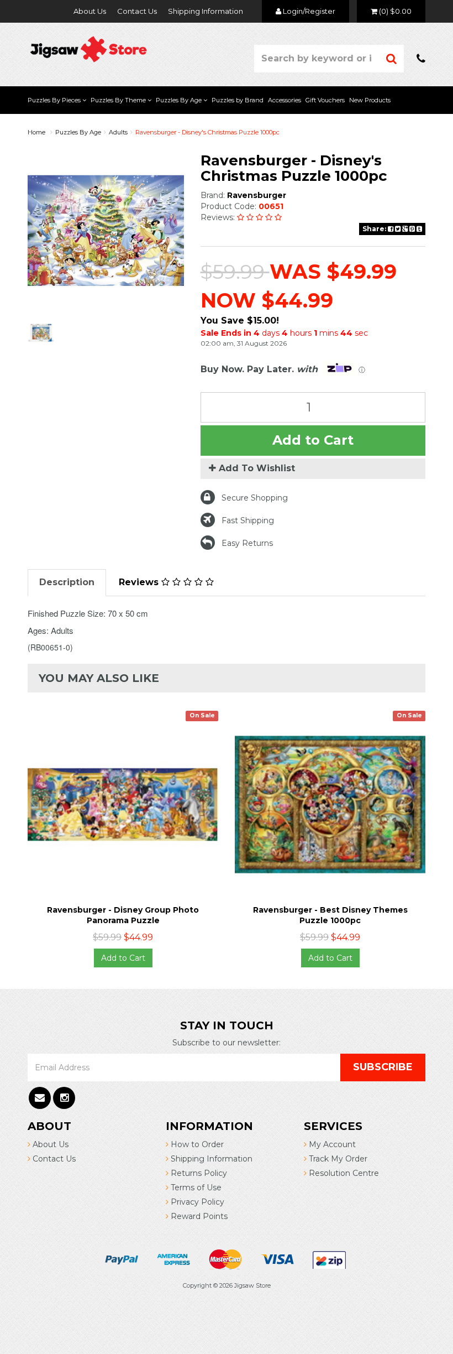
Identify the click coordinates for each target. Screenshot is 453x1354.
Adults (118, 132)
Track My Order (337, 1159)
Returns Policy (197, 1173)
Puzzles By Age (179, 100)
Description (66, 582)
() (395, 11)
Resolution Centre (343, 1173)
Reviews (140, 582)
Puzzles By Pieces (55, 100)
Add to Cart (313, 440)
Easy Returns (247, 543)
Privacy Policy (196, 1202)
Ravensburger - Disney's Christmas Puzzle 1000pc (207, 132)
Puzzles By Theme (119, 100)
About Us (89, 11)
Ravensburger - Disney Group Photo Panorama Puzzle (123, 915)
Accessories (284, 100)
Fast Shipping (248, 520)
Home (36, 132)
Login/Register (308, 11)
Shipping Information (205, 11)
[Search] (392, 58)
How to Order (196, 1144)
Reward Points (198, 1216)
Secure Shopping (255, 498)
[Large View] (41, 333)
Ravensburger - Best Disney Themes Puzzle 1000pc (330, 915)
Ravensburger (256, 195)
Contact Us (137, 11)
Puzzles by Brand (238, 100)
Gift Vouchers (325, 100)
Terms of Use (195, 1187)
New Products (370, 100)
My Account (331, 1144)
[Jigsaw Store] (88, 48)
